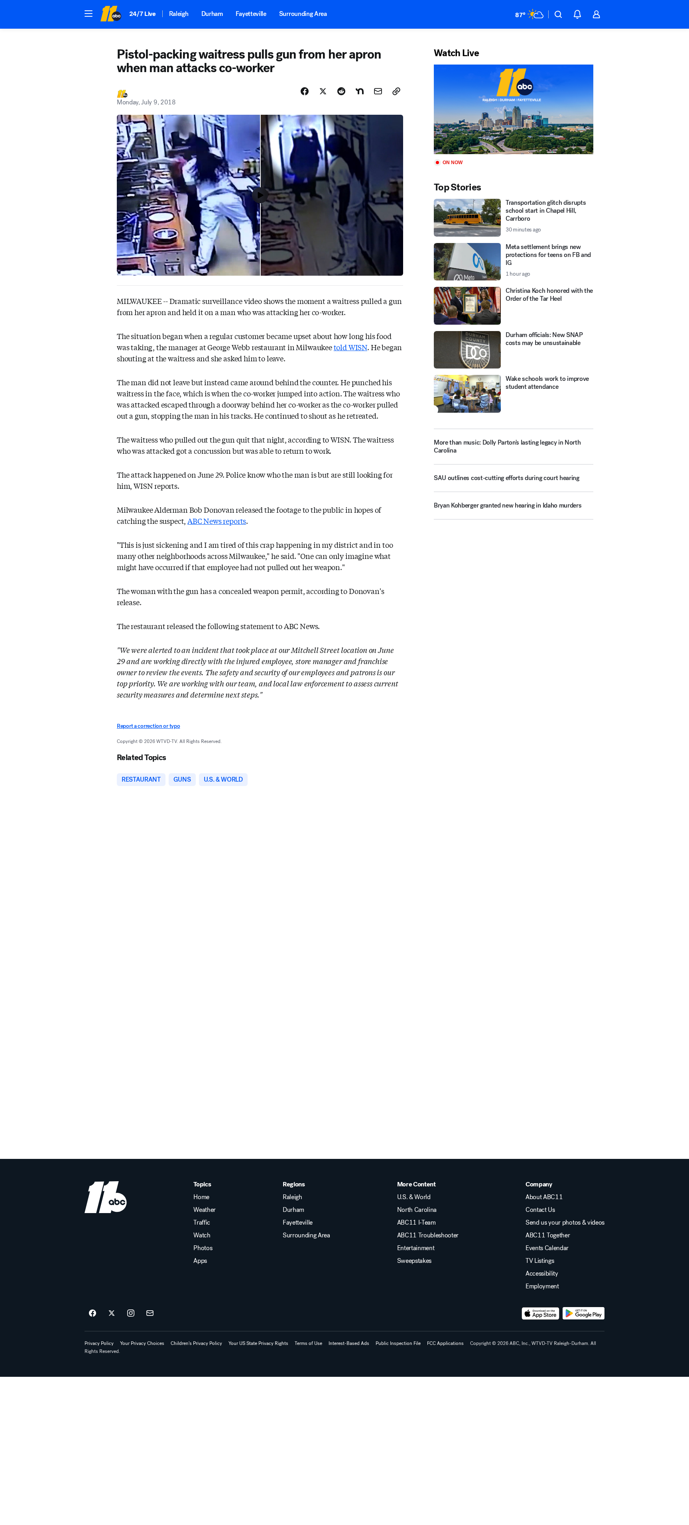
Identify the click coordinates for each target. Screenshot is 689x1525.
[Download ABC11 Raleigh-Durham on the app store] (541, 1313)
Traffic (201, 1222)
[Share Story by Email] (378, 91)
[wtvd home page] (106, 1197)
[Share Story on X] (323, 91)
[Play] (513, 109)
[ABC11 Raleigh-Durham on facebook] (92, 1313)
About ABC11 (544, 1197)
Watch (201, 1235)
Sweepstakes (414, 1261)
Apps (200, 1261)
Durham (212, 14)
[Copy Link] (396, 91)
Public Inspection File (398, 1343)
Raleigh (179, 14)
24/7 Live (142, 14)
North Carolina (417, 1210)
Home (201, 1197)
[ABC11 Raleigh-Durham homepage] (110, 14)
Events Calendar (547, 1248)
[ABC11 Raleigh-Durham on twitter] (112, 1313)
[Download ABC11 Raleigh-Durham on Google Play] (583, 1313)
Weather (204, 1210)
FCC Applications (445, 1343)
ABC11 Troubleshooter (428, 1235)
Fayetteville (251, 14)
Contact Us (540, 1210)
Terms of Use (308, 1343)
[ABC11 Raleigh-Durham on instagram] (131, 1313)
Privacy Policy (99, 1343)
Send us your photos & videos (565, 1222)
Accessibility (542, 1273)
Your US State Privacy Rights (258, 1343)
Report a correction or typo (148, 726)
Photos (202, 1248)
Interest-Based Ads (349, 1343)
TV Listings (540, 1261)
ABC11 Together (548, 1235)
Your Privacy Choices (142, 1343)
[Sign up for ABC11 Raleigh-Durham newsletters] (150, 1313)
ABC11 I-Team (416, 1222)
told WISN (350, 347)
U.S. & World (414, 1197)
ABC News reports (216, 521)
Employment (542, 1286)
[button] (88, 14)
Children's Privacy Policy (196, 1343)
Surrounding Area (303, 14)
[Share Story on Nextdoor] (359, 91)
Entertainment (416, 1248)
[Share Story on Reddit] (341, 91)
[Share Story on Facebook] (304, 91)
